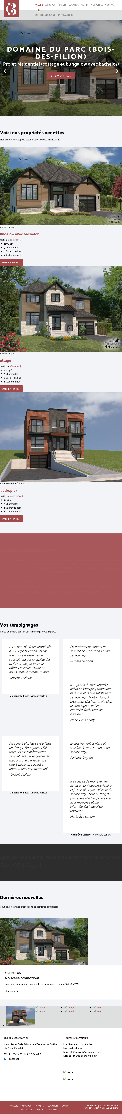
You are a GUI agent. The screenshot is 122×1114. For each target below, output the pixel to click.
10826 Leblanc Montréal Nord (56, 15)
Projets (62, 5)
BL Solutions (112, 1108)
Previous (5, 74)
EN (36, 15)
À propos (50, 5)
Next (117, 74)
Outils (85, 5)
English (53, 1110)
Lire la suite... (12, 991)
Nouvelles (97, 5)
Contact (110, 5)
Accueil (39, 5)
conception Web (96, 1108)
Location (74, 5)
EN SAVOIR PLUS (61, 76)
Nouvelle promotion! (22, 978)
